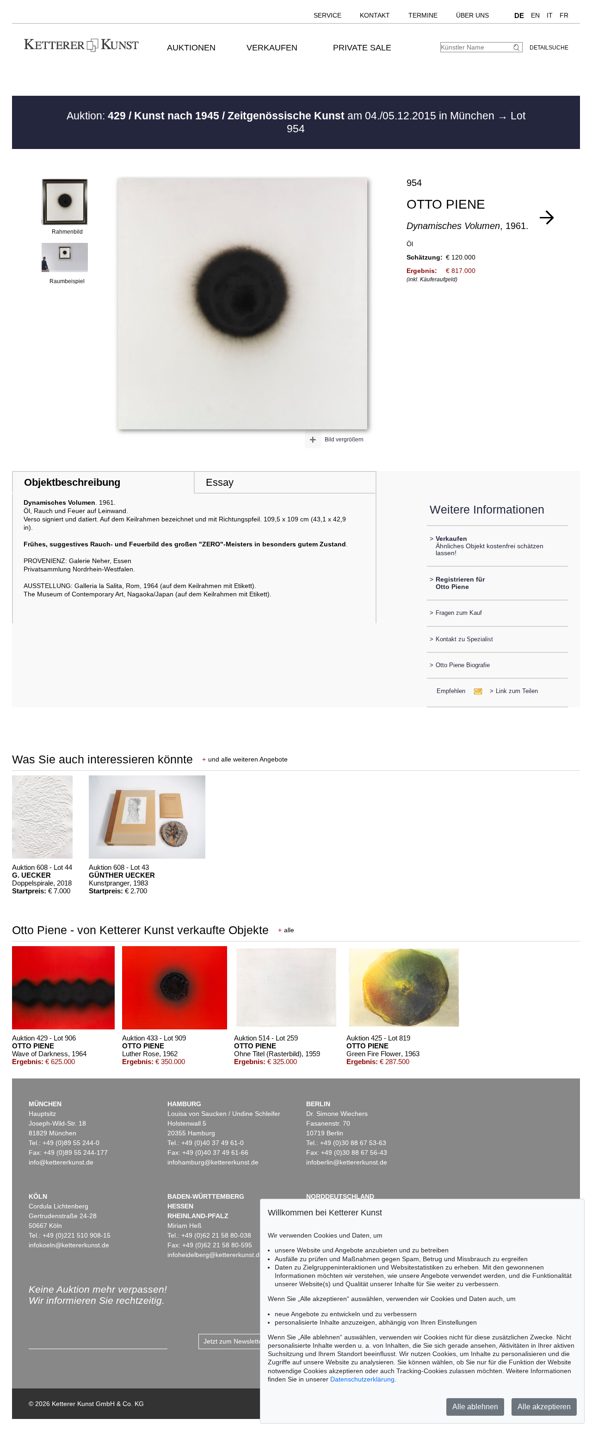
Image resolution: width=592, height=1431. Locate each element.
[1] (547, 217)
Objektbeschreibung (72, 482)
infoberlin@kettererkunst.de (346, 1162)
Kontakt (375, 15)
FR (564, 15)
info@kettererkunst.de (61, 1162)
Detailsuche (549, 47)
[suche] (517, 47)
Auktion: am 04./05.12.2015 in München (282, 116)
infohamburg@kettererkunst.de (213, 1162)
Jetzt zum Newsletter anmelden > (252, 1341)
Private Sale (362, 47)
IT (550, 15)
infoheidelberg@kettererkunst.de (215, 1254)
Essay (220, 482)
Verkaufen (272, 47)
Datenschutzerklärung (362, 1379)
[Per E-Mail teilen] (475, 691)
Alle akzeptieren (544, 1407)
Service (327, 15)
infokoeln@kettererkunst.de (69, 1245)
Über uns (472, 15)
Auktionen (191, 47)
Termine (423, 15)
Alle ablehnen (475, 1407)
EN (535, 15)
